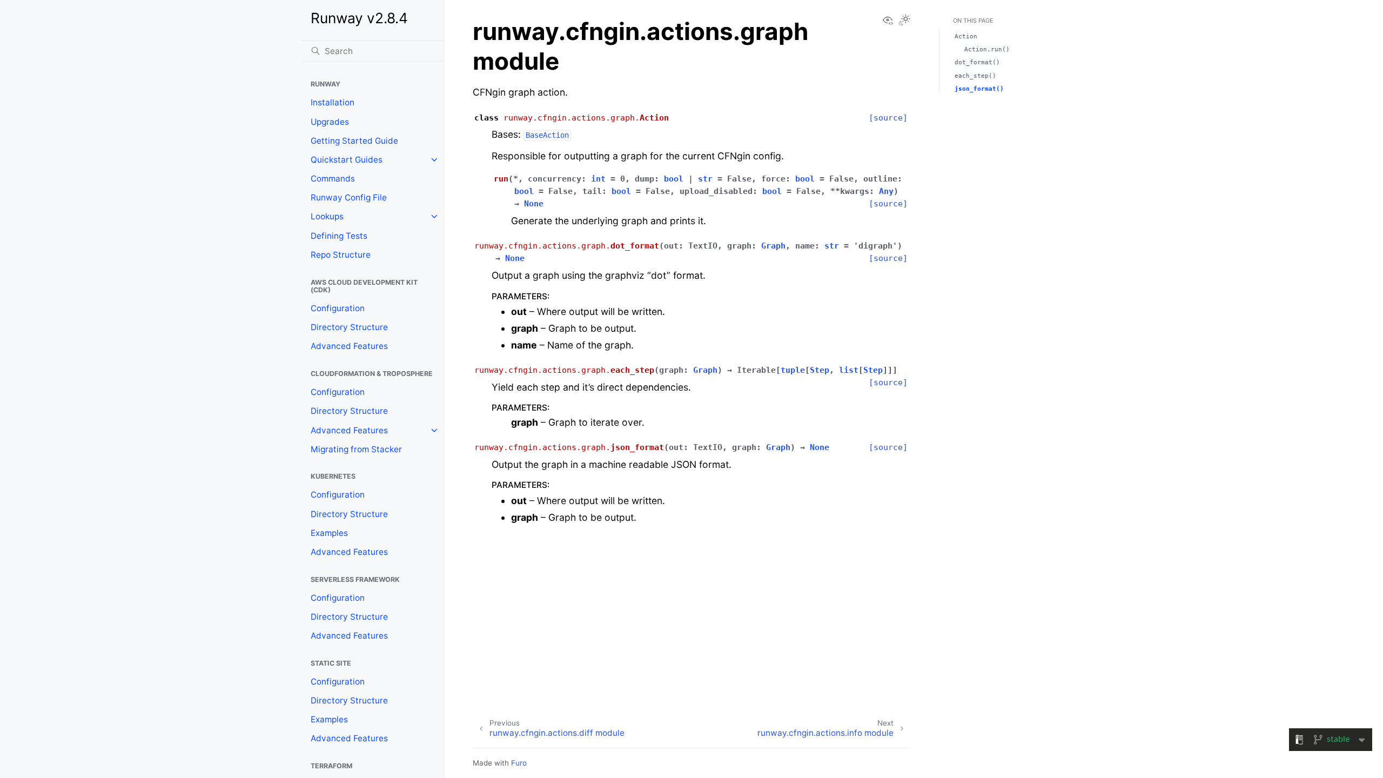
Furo (519, 763)
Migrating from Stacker (356, 449)
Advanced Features (349, 346)
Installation (332, 102)
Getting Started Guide (354, 141)
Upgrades (330, 122)
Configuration (338, 308)
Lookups (327, 216)
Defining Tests (339, 236)
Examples (329, 533)
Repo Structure (341, 255)
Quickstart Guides (346, 160)
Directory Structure (349, 327)
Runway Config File (349, 197)
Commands (333, 178)
